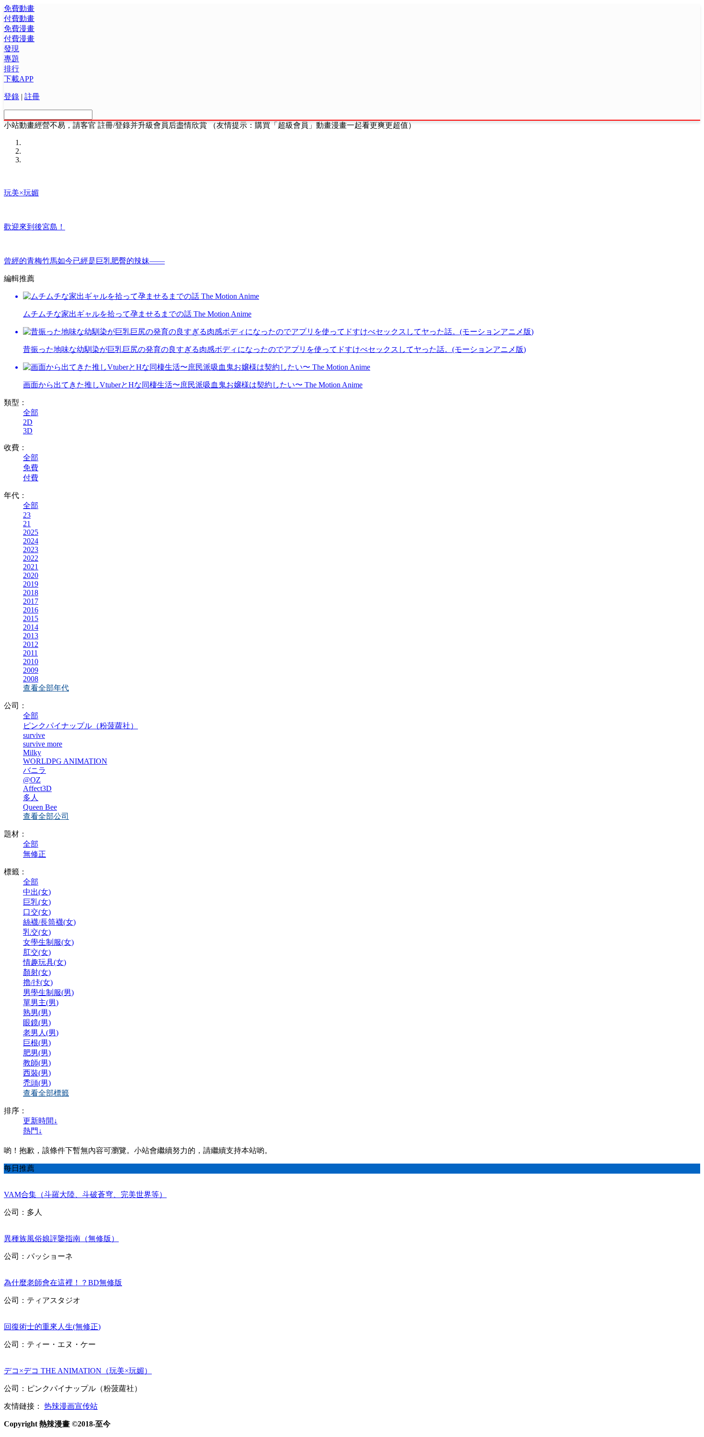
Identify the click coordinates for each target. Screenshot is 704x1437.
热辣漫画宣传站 (71, 1406)
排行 (11, 69)
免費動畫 (19, 8)
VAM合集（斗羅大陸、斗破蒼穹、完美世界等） (85, 1194)
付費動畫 (19, 18)
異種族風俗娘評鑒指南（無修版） (61, 1238)
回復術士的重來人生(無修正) (52, 1327)
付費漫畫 (19, 38)
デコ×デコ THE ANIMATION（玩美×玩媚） (78, 1371)
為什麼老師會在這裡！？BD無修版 (63, 1283)
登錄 (11, 96)
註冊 (32, 96)
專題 (11, 59)
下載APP (19, 79)
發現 (11, 49)
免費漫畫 (19, 28)
